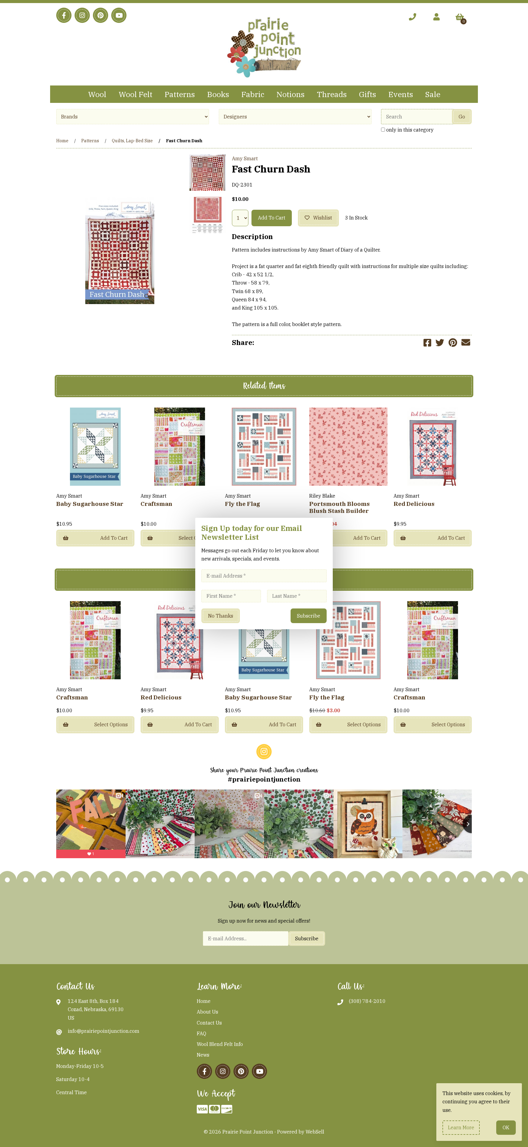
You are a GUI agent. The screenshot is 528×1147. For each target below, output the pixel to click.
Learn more (461, 1127)
